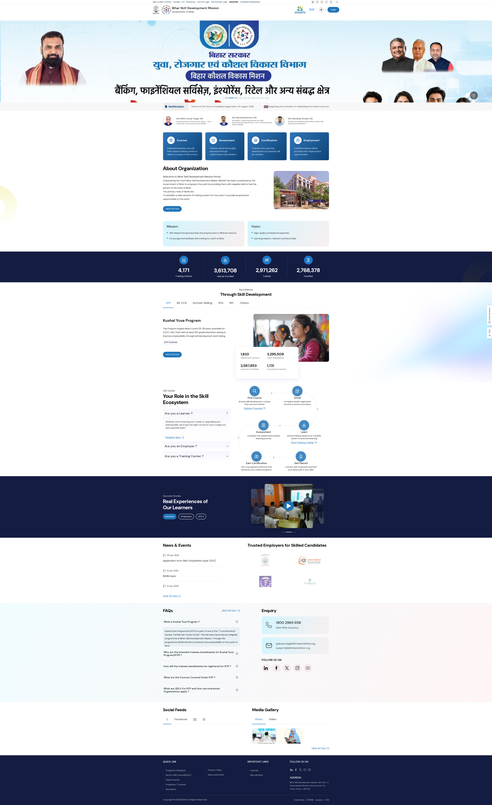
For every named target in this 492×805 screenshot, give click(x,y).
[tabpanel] (246, 338)
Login (333, 9)
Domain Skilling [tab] (202, 303)
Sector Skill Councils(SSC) (178, 775)
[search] (337, 2)
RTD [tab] (220, 303)
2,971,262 (267, 270)
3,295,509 (275, 354)
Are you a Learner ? (179, 413)
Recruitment (256, 775)
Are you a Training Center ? (184, 456)
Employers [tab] (186, 516)
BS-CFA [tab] (182, 303)
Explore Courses (253, 408)
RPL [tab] (231, 303)
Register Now (173, 437)
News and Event (216, 774)
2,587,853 (249, 365)
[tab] (167, 719)
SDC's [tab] (201, 516)
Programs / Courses (176, 784)
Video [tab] (272, 719)
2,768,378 (308, 270)
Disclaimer (171, 789)
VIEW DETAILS (172, 354)
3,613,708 (225, 270)
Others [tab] (244, 303)
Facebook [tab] (180, 719)
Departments (173, 779)
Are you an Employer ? (181, 446)
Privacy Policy (215, 770)
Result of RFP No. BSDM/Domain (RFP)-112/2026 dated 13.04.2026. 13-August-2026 (274, 106)
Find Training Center (302, 442)
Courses (254, 770)
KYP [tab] (168, 303)
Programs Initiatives (176, 770)
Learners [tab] (169, 516)
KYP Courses (170, 342)
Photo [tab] (259, 719)
